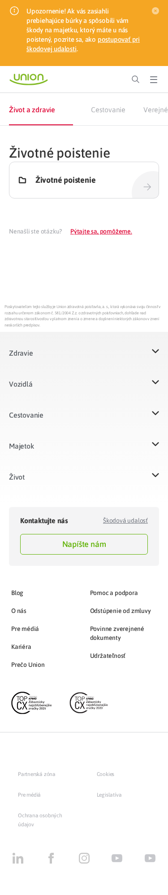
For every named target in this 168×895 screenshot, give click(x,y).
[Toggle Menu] (153, 79)
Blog (17, 592)
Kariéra (21, 646)
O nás (18, 610)
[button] (84, 359)
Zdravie (21, 353)
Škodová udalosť (125, 520)
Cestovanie (108, 110)
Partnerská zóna (37, 774)
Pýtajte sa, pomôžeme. (101, 231)
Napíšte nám (84, 544)
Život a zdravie (32, 110)
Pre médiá (25, 628)
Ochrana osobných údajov (40, 820)
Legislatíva (109, 795)
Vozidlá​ (21, 384)
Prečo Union (28, 664)
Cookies (106, 774)
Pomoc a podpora (114, 592)
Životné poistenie (65, 180)
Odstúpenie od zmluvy (120, 610)
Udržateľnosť (108, 655)
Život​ (17, 477)
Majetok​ (21, 446)
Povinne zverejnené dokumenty (117, 633)
